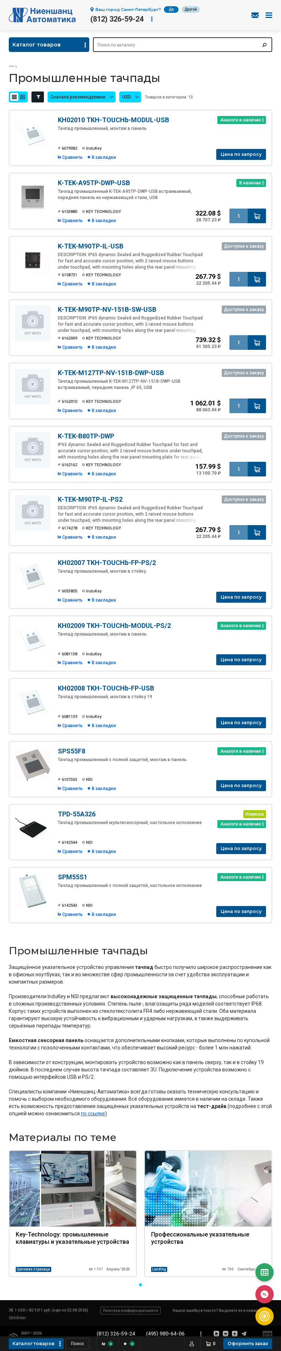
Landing (159, 1269)
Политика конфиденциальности (130, 1311)
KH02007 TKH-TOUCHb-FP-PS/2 (107, 562)
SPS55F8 (71, 751)
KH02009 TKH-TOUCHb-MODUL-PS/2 (114, 625)
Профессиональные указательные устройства (200, 1238)
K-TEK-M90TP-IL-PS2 (90, 499)
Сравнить (72, 157)
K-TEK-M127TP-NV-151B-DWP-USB (111, 373)
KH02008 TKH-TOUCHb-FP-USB (106, 688)
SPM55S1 (72, 877)
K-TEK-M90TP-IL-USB (90, 246)
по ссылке (93, 1113)
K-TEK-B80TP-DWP (86, 436)
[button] (140, 1284)
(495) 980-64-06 (165, 1334)
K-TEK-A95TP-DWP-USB (94, 183)
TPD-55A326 (76, 814)
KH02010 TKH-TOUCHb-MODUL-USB (113, 120)
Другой (190, 9)
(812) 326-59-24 (116, 19)
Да (171, 9)
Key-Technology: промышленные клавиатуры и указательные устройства (72, 1238)
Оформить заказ (248, 1343)
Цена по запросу (241, 154)
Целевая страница (33, 1269)
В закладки (104, 157)
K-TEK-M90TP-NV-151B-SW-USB (107, 309)
